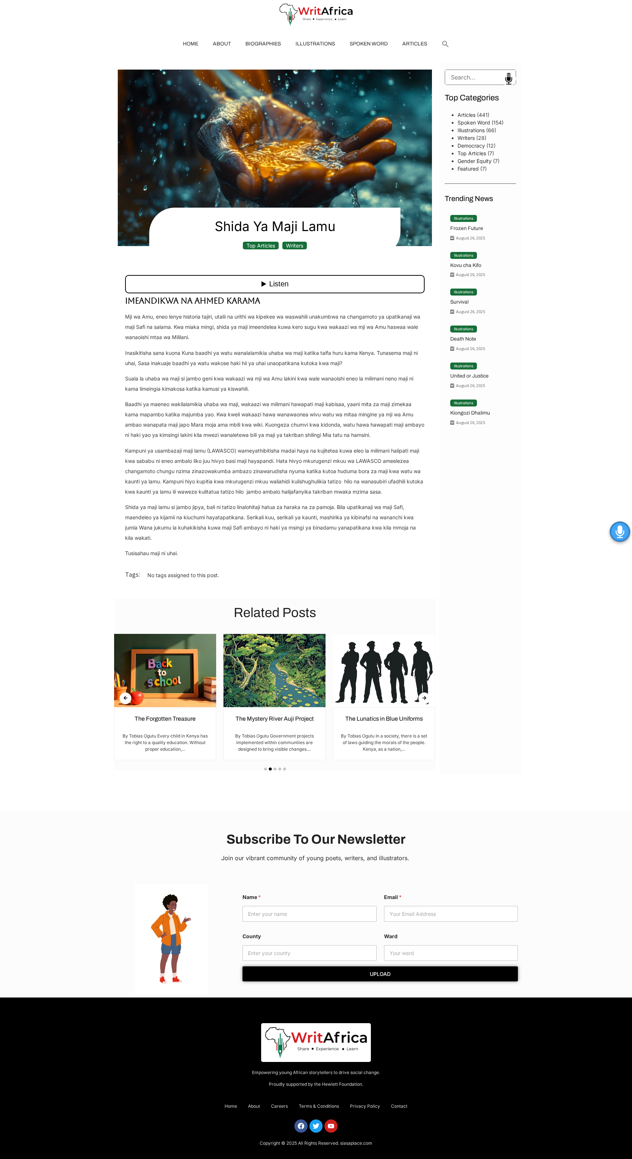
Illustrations (315, 44)
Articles (414, 44)
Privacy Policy (365, 1106)
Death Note (463, 339)
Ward (391, 936)
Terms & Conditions (319, 1106)
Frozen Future (466, 228)
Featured (468, 169)
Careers (279, 1106)
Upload (380, 974)
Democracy (471, 145)
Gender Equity (475, 161)
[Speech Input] (480, 77)
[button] (445, 44)
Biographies (263, 44)
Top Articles (261, 245)
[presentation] (125, 698)
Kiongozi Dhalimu (470, 413)
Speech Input (508, 78)
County (251, 936)
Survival (459, 302)
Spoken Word (369, 44)
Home (190, 44)
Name (251, 897)
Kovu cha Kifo (465, 265)
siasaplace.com (356, 1143)
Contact (399, 1106)
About (222, 44)
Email (393, 897)
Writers (294, 245)
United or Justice (469, 376)
